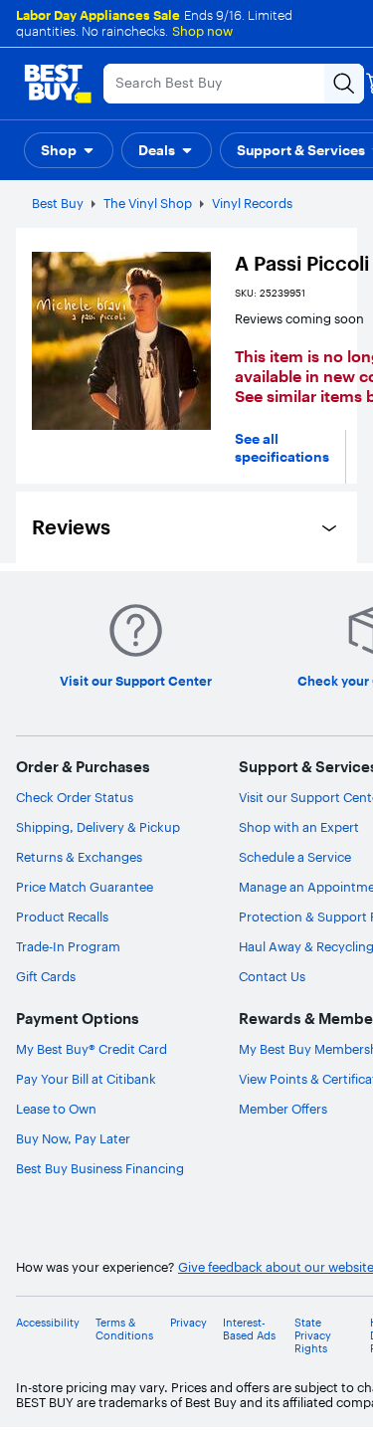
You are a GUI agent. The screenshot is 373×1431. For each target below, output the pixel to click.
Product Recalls (62, 916)
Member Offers (283, 1109)
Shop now (202, 31)
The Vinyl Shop (147, 203)
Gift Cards (46, 976)
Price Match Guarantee (84, 887)
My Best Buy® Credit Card (91, 1049)
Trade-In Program (68, 946)
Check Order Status (74, 797)
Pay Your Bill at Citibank (86, 1079)
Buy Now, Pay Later (73, 1138)
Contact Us (272, 976)
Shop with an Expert (299, 827)
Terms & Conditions (124, 1329)
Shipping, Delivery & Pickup (98, 827)
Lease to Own (56, 1109)
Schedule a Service (295, 857)
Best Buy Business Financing (100, 1168)
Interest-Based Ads (249, 1329)
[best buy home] (58, 83)
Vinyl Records (252, 203)
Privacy (188, 1323)
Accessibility (48, 1323)
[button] (68, 150)
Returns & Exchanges (79, 857)
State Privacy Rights (312, 1336)
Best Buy (58, 203)
